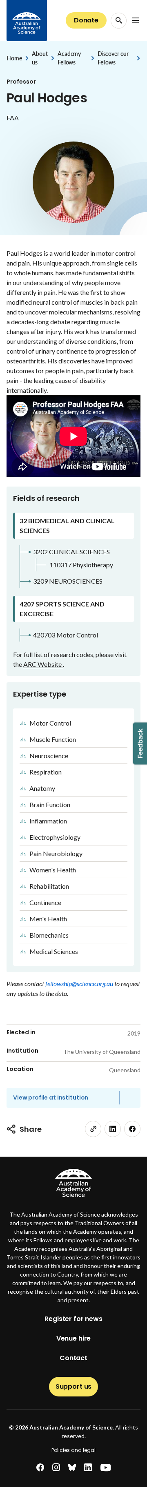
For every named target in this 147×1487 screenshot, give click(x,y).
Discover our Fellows (113, 58)
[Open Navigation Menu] (135, 20)
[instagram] (56, 1467)
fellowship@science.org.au (79, 983)
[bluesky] (72, 1467)
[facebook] (132, 1129)
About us (39, 58)
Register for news (73, 1318)
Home (14, 58)
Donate (86, 20)
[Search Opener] (119, 21)
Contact (73, 1358)
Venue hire (73, 1338)
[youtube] (105, 1467)
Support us (73, 1386)
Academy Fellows (69, 58)
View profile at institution (50, 1097)
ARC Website (43, 664)
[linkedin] (113, 1129)
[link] (93, 1129)
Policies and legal (73, 1450)
